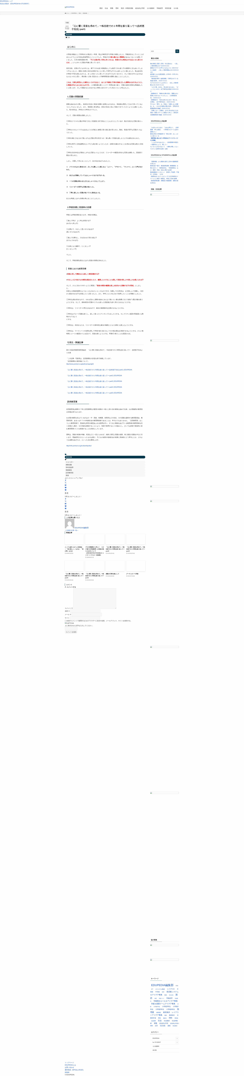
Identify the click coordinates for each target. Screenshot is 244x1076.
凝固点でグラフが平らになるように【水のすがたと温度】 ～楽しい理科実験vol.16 (164, 70)
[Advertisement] (164, 33)
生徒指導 (153, 1020)
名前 (67, 611)
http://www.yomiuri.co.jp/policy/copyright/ (80, 364)
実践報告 (69, 470)
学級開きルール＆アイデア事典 (166, 1001)
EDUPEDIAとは (70, 1065)
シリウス (171, 989)
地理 (156, 998)
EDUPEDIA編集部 (82, 528)
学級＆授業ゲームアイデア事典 (163, 1004)
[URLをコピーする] (66, 493)
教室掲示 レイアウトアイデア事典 (164, 1013)
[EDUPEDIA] (69, 8)
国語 (101, 8)
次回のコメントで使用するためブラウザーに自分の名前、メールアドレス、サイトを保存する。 (99, 621)
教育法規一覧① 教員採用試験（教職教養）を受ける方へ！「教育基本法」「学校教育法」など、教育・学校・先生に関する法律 (164, 168)
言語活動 (162, 1025)
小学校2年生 (157, 1006)
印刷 (67, 22)
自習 (156, 1025)
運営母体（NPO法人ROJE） (74, 1070)
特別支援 (168, 8)
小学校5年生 (160, 1009)
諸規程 (67, 1072)
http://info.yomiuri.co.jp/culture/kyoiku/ (79, 446)
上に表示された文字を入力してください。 (79, 625)
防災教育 (175, 1025)
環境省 (176, 1018)
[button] (65, 480)
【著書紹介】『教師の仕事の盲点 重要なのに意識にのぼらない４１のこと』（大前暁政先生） (164, 95)
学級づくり (161, 998)
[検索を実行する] (177, 51)
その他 (175, 8)
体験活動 (69, 465)
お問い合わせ (69, 1067)
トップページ (69, 1062)
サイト (67, 618)
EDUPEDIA (156, 1038)
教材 (166, 1015)
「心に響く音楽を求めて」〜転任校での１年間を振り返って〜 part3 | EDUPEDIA (94, 381)
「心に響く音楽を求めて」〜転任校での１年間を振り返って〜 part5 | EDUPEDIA (94, 393)
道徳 (169, 1025)
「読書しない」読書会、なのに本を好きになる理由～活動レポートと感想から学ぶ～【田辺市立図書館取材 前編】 (164, 113)
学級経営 (160, 8)
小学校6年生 (170, 1009)
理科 (117, 8)
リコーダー (69, 462)
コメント (69, 608)
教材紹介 (172, 1015)
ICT (152, 989)
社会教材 (167, 1021)
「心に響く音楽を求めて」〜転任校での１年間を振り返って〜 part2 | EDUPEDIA (94, 375)
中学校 (157, 992)
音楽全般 (69, 34)
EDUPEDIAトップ (6, 1)
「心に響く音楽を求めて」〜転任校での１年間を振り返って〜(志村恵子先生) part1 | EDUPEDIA (99, 370)
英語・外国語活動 (127, 8)
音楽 (67, 475)
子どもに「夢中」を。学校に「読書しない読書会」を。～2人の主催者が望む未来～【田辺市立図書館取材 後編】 (164, 106)
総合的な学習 (139, 8)
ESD (177, 985)
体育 (163, 992)
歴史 (159, 1018)
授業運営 (158, 1012)
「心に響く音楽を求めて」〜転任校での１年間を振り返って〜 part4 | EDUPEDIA (94, 387)
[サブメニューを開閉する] (177, 1038)
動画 (166, 995)
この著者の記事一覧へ (71, 530)
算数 (111, 8)
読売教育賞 (69, 473)
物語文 (165, 1018)
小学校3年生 (166, 1006)
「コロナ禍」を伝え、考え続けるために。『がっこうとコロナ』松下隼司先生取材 (164, 89)
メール (68, 614)
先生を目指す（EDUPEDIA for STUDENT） (15, 3)
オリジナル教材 (160, 989)
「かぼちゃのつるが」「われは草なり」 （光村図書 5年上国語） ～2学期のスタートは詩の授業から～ (164, 130)
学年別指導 (69, 467)
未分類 (155, 1050)
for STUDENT (157, 1042)
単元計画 (171, 995)
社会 (106, 8)
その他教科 (150, 8)
